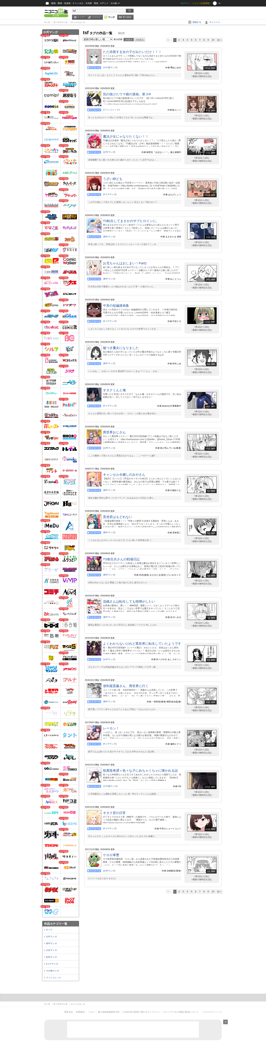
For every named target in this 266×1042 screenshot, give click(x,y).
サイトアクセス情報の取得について (181, 1012)
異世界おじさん (114, 432)
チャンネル (78, 3)
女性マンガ (51, 957)
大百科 (88, 3)
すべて (49, 929)
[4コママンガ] (109, 194)
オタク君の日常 (114, 813)
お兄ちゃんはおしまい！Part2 (125, 263)
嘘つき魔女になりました (121, 348)
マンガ (111, 17)
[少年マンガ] (109, 152)
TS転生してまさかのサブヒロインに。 (131, 221)
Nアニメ (104, 3)
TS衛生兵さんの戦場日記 (121, 559)
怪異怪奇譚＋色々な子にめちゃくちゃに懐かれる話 (140, 770)
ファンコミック (53, 977)
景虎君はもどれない (117, 517)
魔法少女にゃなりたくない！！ (126, 136)
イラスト (96, 17)
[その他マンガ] (110, 67)
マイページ (214, 22)
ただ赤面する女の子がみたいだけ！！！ (132, 52)
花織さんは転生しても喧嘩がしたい (129, 601)
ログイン (185, 3)
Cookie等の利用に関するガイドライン (141, 1012)
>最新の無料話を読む (201, 76)
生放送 (67, 3)
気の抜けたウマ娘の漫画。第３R (127, 94)
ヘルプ (91, 1012)
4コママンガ (52, 964)
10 (213, 40)
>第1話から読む (202, 73)
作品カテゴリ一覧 (55, 923)
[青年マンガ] (109, 236)
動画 (53, 3)
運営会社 (68, 1012)
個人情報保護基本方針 (109, 1012)
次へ (219, 40)
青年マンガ (51, 943)
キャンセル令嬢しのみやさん (124, 474)
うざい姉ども (113, 179)
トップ (80, 17)
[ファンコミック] (111, 109)
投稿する (197, 22)
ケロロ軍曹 (111, 855)
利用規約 (80, 1012)
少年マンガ (51, 936)
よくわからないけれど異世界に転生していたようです (142, 643)
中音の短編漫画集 (116, 305)
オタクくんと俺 (114, 390)
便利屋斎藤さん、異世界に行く (126, 686)
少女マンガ (51, 950)
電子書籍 (127, 17)
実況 (96, 3)
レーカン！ (111, 728)
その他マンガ (52, 970)
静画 (60, 3)
